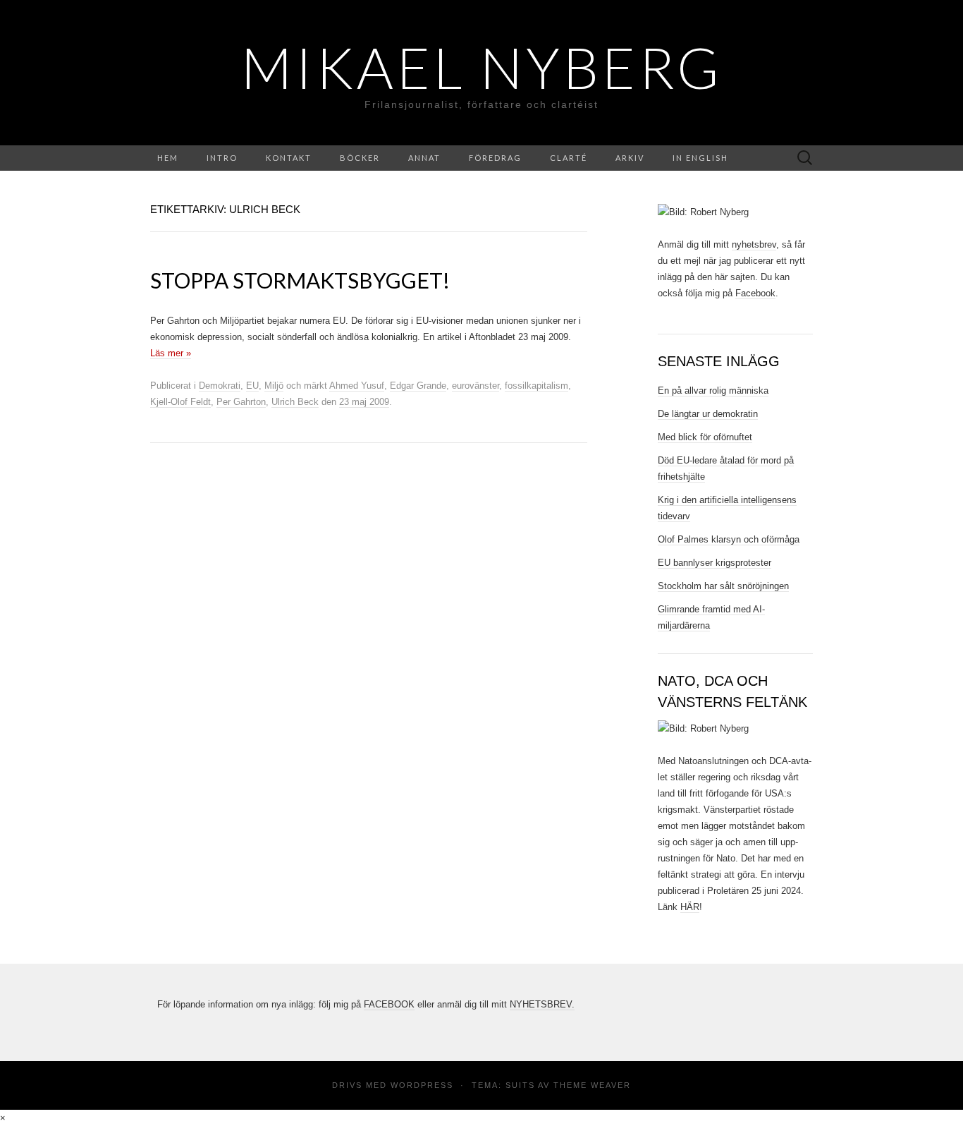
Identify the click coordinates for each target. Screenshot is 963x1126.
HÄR (689, 907)
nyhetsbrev (754, 244)
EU (252, 385)
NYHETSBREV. (542, 1004)
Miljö (273, 385)
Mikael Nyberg (482, 67)
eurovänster (475, 385)
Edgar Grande (418, 385)
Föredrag (495, 157)
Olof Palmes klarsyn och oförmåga (728, 539)
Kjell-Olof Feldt (180, 401)
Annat (424, 157)
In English (700, 157)
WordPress (422, 1085)
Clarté (568, 157)
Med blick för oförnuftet (705, 437)
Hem (167, 157)
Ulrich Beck (295, 401)
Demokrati (219, 385)
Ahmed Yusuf (356, 385)
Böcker (360, 157)
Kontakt (289, 157)
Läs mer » (170, 353)
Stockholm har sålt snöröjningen (723, 586)
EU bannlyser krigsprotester (714, 562)
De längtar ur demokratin (708, 413)
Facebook (755, 293)
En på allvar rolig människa (713, 390)
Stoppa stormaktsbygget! (300, 280)
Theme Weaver (592, 1085)
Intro (222, 157)
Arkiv (629, 157)
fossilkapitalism (536, 385)
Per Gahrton (241, 401)
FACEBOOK (389, 1004)
